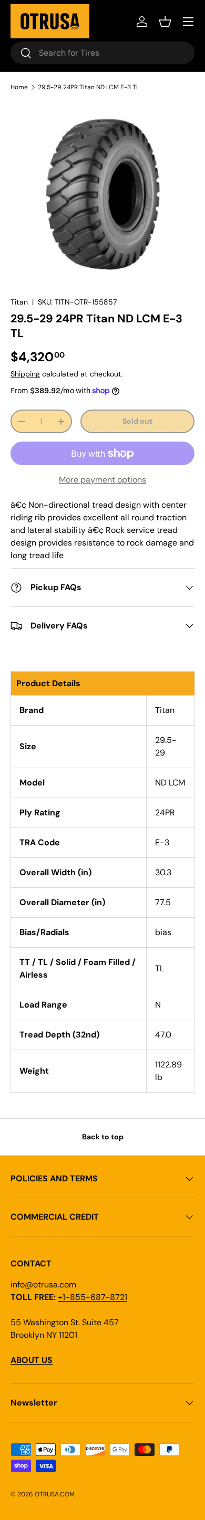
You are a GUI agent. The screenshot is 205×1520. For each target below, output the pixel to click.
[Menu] (188, 21)
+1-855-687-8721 (92, 1297)
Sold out (137, 421)
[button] (165, 21)
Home (19, 87)
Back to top (103, 1136)
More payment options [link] (102, 479)
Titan (19, 302)
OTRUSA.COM (55, 1494)
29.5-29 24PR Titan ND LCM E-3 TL (88, 87)
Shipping (25, 374)
